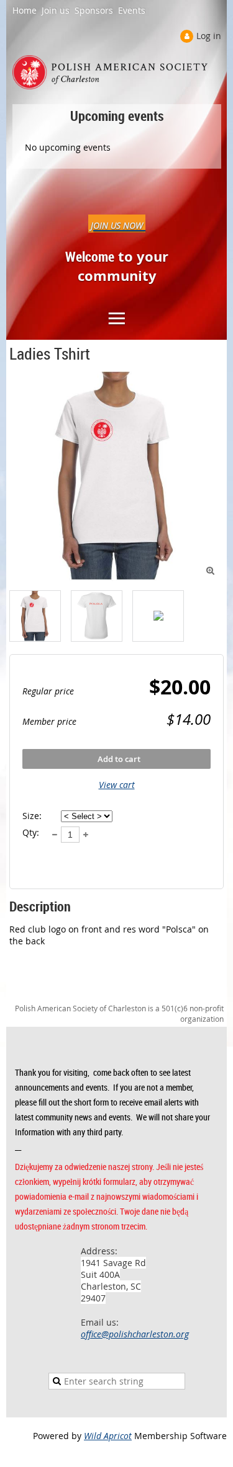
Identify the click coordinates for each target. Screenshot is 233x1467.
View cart (117, 785)
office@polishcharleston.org (135, 1334)
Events (131, 10)
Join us (56, 10)
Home (24, 10)
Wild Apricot (108, 1436)
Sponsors (94, 10)
